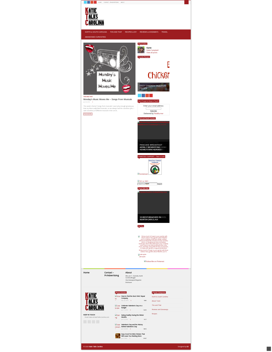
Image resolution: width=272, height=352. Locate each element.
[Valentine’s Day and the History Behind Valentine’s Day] (117, 326)
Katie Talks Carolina (96, 347)
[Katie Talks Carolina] (94, 25)
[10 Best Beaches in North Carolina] (153, 207)
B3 (188, 347)
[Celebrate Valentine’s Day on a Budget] (117, 307)
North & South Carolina (96, 32)
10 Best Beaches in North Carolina (150, 218)
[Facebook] (88, 2)
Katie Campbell (152, 50)
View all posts (152, 52)
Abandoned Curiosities (95, 37)
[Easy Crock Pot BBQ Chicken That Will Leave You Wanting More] (117, 335)
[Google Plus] (92, 2)
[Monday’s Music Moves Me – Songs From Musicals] (109, 69)
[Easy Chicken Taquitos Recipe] (153, 75)
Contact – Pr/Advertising (111, 2)
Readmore (88, 114)
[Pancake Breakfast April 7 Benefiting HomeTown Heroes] (153, 137)
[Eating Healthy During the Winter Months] (117, 316)
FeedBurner (158, 113)
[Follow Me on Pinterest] (154, 261)
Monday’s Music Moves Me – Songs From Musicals (107, 99)
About (123, 2)
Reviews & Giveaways (149, 32)
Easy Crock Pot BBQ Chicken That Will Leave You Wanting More (133, 335)
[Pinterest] (95, 2)
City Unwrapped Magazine (133, 280)
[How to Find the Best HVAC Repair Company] (117, 297)
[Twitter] (85, 2)
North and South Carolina (146, 118)
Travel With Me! (143, 188)
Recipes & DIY (131, 32)
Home (100, 2)
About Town (156, 301)
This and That (116, 32)
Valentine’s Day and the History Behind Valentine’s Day (132, 325)
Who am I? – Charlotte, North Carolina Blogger (134, 277)
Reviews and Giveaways (160, 309)
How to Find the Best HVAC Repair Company (133, 297)
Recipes (154, 314)
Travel (165, 32)
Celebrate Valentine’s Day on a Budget (131, 307)
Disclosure (128, 282)
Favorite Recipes (143, 57)
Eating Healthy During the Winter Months (132, 316)
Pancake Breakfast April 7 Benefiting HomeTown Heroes (151, 147)
